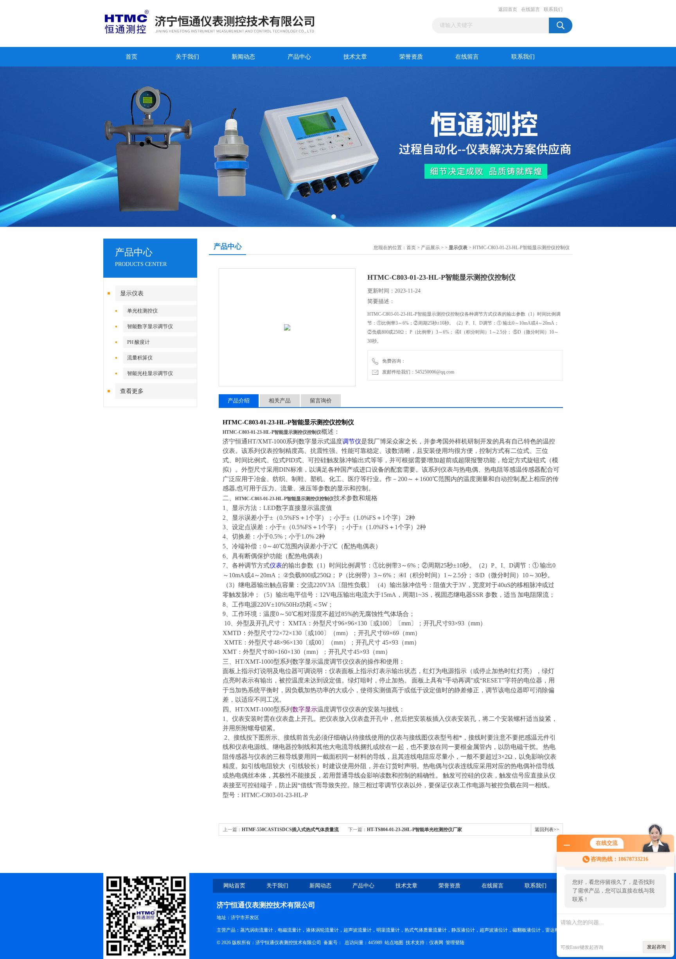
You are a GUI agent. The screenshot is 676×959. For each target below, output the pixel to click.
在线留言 (530, 9)
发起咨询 (656, 947)
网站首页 (234, 886)
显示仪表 (132, 293)
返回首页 (507, 9)
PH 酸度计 (138, 342)
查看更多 (132, 391)
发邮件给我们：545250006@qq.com (417, 372)
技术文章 (355, 57)
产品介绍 (239, 401)
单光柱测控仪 (142, 311)
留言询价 (321, 401)
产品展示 (430, 247)
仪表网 (436, 942)
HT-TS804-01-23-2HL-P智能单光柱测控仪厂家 (414, 829)
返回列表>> (547, 829)
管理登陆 (455, 942)
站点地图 (394, 942)
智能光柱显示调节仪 (150, 373)
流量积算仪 (140, 358)
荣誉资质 (411, 57)
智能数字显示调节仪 (150, 326)
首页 (131, 57)
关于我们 (187, 57)
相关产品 (280, 401)
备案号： (333, 942)
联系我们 (553, 9)
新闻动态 (243, 57)
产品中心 (299, 57)
